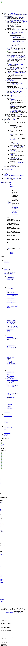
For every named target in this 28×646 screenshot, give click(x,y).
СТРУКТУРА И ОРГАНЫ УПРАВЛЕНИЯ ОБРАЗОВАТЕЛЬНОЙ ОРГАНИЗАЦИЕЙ (17, 22)
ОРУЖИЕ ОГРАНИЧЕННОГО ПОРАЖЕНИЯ (16, 128)
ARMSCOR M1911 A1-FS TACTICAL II (16, 147)
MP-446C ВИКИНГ (12, 133)
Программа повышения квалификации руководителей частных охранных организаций (15, 209)
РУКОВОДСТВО (11, 47)
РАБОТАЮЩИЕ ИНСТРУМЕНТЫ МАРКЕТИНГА (18, 112)
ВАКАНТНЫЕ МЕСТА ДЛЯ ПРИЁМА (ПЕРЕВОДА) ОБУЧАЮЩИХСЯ (17, 73)
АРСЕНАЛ (14, 122)
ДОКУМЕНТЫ (10, 27)
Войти (2, 182)
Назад (11, 252)
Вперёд (12, 253)
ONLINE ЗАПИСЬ (8, 169)
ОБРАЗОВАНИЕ (18, 29)
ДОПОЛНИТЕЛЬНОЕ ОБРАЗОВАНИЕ (15, 35)
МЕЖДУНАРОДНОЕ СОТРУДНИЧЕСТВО (12, 81)
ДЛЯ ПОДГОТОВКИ (15, 45)
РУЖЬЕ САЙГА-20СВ (13, 155)
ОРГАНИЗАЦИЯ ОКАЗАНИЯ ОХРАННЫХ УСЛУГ (17, 102)
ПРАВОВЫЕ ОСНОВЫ (13, 100)
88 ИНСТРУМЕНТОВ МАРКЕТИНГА (15, 111)
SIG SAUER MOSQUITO (13, 140)
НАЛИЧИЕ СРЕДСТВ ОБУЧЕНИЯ (16, 60)
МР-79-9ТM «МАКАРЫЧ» (13, 125)
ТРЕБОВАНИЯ (19, 90)
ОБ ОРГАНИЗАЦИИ (18, 18)
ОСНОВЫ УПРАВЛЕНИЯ (14, 105)
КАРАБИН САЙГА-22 (12, 151)
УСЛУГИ (13, 65)
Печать (12, 184)
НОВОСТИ (14, 95)
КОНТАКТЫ (12, 166)
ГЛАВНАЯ (12, 13)
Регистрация (7, 182)
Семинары (17, 96)
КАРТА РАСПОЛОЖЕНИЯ (12, 167)
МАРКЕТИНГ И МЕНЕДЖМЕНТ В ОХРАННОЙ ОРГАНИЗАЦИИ (18, 107)
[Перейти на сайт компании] (9, 203)
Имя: (2, 636)
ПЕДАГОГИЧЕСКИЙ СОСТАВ (15, 49)
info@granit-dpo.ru (18, 611)
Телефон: (3, 641)
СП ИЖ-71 (12, 130)
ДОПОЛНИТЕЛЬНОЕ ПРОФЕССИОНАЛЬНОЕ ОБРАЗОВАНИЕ (19, 39)
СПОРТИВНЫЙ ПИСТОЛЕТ (18, 138)
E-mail (11, 186)
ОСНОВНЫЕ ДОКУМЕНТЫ (14, 27)
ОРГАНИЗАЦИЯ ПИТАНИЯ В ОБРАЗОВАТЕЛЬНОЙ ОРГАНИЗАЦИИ (15, 85)
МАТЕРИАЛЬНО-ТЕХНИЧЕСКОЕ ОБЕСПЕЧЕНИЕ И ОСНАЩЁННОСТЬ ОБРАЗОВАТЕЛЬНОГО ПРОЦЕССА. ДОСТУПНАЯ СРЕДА (17, 57)
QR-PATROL (11, 119)
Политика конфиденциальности (14, 612)
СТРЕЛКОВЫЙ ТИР (11, 121)
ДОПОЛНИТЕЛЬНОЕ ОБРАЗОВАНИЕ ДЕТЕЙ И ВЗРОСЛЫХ (20, 43)
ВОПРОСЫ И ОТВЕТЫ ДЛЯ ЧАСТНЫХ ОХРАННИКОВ (17, 117)
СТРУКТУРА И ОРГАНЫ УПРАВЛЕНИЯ (15, 23)
